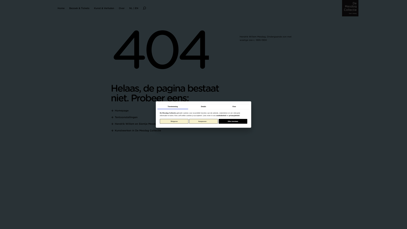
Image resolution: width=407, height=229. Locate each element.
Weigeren (174, 121)
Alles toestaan (233, 121)
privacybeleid (234, 115)
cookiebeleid (221, 115)
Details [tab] (203, 106)
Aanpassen (202, 121)
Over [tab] (234, 106)
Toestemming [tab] (173, 106)
